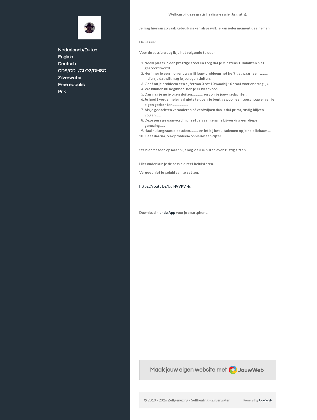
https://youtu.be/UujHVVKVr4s (165, 186)
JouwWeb (265, 400)
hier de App (165, 212)
